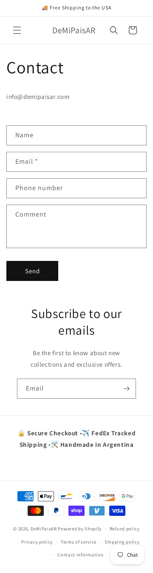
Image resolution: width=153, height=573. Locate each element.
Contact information (80, 555)
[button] (17, 30)
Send (32, 271)
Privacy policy (37, 542)
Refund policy (125, 529)
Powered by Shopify (80, 529)
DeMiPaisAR (44, 529)
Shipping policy (122, 542)
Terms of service (78, 542)
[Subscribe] (126, 389)
